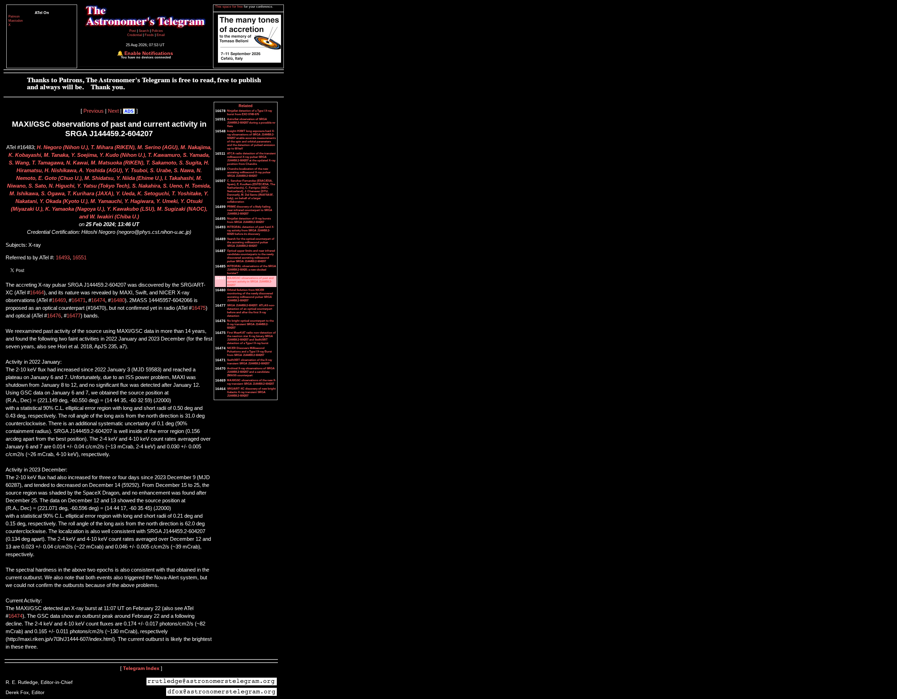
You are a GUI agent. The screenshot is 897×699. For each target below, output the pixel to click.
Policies (157, 31)
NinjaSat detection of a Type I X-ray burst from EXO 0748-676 (249, 112)
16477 (74, 316)
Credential (135, 35)
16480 (118, 300)
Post (133, 31)
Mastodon (15, 20)
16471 (78, 300)
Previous (93, 111)
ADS (128, 111)
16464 (37, 292)
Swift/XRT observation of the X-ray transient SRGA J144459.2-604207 (249, 361)
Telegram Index (141, 668)
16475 (199, 308)
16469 (59, 300)
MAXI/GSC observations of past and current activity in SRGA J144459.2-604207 (250, 281)
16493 (63, 257)
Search (144, 31)
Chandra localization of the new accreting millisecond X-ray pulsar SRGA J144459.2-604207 (249, 172)
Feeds (149, 35)
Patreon (14, 16)
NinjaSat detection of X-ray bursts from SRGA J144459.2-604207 (249, 220)
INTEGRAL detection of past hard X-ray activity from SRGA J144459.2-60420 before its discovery (250, 230)
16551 (80, 257)
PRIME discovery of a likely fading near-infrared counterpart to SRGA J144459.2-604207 (249, 210)
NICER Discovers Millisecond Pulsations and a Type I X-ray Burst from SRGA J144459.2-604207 (249, 351)
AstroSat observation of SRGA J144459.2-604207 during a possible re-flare (251, 122)
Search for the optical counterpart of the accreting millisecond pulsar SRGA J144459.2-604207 (250, 242)
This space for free (229, 6)
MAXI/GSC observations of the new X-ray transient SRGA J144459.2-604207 (251, 381)
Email (161, 35)
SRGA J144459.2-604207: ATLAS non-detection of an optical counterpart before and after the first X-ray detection (251, 310)
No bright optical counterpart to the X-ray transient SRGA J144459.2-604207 (250, 324)
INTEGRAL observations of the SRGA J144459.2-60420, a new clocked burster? (251, 269)
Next (113, 111)
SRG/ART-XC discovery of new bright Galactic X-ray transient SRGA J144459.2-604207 (251, 392)
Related (246, 106)
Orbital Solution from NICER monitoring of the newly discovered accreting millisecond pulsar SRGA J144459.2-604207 (250, 295)
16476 (54, 316)
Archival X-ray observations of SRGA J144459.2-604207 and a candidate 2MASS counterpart (251, 371)
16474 (98, 300)
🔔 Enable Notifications (145, 53)
